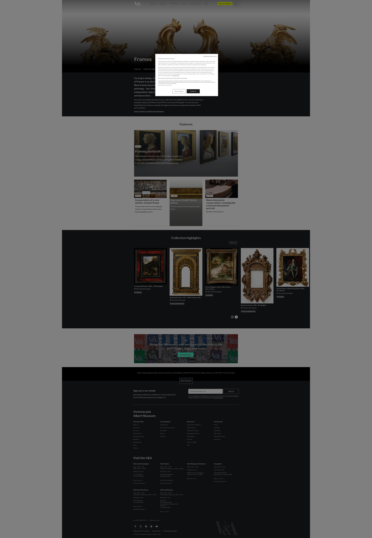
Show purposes (179, 91)
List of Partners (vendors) (165, 85)
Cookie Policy (175, 75)
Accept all (193, 91)
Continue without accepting (210, 56)
